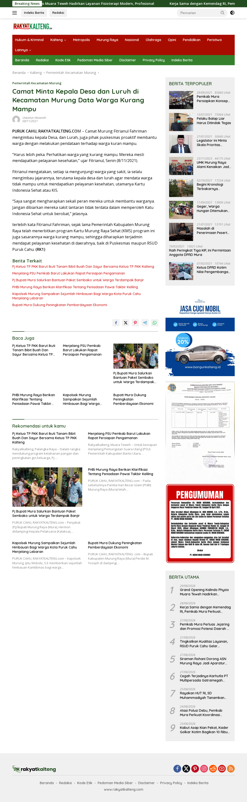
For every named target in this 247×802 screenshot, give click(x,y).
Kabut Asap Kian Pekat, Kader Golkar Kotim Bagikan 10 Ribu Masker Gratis (204, 729)
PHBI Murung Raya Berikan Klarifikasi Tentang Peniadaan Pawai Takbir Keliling (75, 287)
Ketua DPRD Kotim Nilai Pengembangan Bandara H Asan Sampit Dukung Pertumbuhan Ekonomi (213, 269)
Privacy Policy (154, 60)
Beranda (22, 60)
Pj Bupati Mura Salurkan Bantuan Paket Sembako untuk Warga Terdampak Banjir (78, 280)
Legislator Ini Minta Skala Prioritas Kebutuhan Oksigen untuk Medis (212, 142)
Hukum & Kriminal (29, 40)
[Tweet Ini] (125, 322)
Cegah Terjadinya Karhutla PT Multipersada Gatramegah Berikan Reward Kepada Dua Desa (204, 678)
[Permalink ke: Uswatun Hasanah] (16, 119)
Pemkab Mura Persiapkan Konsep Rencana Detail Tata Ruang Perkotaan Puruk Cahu (213, 98)
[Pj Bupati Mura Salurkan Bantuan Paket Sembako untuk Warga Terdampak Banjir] (135, 356)
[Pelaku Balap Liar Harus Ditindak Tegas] (181, 122)
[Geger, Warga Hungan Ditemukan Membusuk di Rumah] (181, 210)
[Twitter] (186, 769)
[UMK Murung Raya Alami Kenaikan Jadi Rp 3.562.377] (181, 166)
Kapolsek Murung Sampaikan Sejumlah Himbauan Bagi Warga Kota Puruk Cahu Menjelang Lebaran (76, 296)
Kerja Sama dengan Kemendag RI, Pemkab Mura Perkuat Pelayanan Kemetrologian (205, 609)
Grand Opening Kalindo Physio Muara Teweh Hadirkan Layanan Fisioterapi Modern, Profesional (204, 592)
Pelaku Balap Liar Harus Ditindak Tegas (214, 120)
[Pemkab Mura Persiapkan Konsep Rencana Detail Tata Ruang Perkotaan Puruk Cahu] (181, 100)
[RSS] (231, 769)
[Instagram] (204, 769)
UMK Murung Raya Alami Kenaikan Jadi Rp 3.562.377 (213, 164)
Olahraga (153, 40)
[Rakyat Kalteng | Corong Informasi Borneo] (32, 26)
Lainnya (21, 50)
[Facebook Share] (116, 322)
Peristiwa (214, 40)
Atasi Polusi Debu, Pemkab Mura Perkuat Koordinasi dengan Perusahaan (201, 712)
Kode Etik (63, 60)
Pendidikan (191, 40)
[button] (222, 12)
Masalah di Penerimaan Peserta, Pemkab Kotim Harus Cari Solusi (214, 230)
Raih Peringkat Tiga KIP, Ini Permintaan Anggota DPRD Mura (200, 252)
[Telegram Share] (145, 322)
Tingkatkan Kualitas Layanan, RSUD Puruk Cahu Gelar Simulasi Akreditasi (204, 643)
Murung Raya (107, 40)
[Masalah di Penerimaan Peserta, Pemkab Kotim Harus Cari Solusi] (181, 232)
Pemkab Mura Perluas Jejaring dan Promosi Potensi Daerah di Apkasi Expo (205, 626)
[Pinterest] (195, 769)
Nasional (132, 40)
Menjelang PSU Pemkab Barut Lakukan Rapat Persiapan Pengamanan (68, 273)
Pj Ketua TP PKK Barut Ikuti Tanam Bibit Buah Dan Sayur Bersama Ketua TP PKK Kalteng (83, 266)
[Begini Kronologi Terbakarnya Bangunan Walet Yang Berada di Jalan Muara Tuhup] (181, 188)
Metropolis (81, 40)
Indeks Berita (34, 12)
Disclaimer (127, 60)
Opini (172, 40)
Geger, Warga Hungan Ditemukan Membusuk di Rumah (213, 208)
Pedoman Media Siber (95, 60)
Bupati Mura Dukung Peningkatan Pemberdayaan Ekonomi (59, 305)
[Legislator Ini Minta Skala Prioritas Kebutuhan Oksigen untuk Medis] (181, 144)
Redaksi (58, 12)
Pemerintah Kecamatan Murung (37, 83)
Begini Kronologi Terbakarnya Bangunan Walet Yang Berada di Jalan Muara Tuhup (212, 186)
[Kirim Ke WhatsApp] (154, 322)
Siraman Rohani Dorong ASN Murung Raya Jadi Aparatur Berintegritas (203, 661)
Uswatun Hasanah (34, 118)
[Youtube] (222, 769)
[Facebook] (177, 769)
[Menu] (15, 13)
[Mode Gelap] (232, 13)
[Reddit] (213, 769)
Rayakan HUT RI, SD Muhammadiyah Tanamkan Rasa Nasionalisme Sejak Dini (203, 695)
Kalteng (56, 40)
